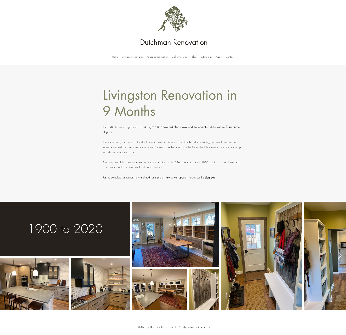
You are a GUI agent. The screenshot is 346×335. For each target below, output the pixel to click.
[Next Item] (340, 255)
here (111, 132)
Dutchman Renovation (174, 42)
